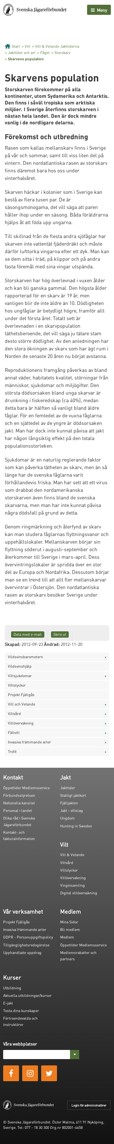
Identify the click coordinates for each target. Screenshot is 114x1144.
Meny (101, 10)
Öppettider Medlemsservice (26, 787)
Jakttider (67, 787)
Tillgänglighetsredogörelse (26, 945)
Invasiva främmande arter (29, 742)
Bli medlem (70, 929)
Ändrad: (52, 644)
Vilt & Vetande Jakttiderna (57, 46)
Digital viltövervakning (78, 893)
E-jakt (8, 1003)
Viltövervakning (21, 723)
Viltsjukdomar (20, 675)
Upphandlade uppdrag (22, 952)
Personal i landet (17, 810)
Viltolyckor (17, 685)
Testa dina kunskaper (21, 1010)
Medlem (67, 937)
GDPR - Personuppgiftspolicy (28, 937)
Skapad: (13, 644)
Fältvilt (14, 732)
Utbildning (12, 988)
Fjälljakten (69, 803)
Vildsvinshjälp (20, 666)
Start (16, 46)
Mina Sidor (69, 922)
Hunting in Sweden (76, 826)
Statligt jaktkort (73, 795)
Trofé (12, 751)
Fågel (45, 52)
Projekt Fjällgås (21, 694)
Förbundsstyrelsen (19, 795)
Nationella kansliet (19, 803)
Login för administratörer (89, 1105)
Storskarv (62, 52)
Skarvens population (26, 59)
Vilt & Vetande (72, 854)
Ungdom (67, 818)
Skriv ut (60, 634)
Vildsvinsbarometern (25, 656)
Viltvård (14, 713)
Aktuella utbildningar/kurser (27, 995)
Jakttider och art (21, 52)
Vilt (27, 46)
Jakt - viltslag (71, 810)
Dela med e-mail (28, 634)
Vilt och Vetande (21, 704)
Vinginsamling (72, 885)
